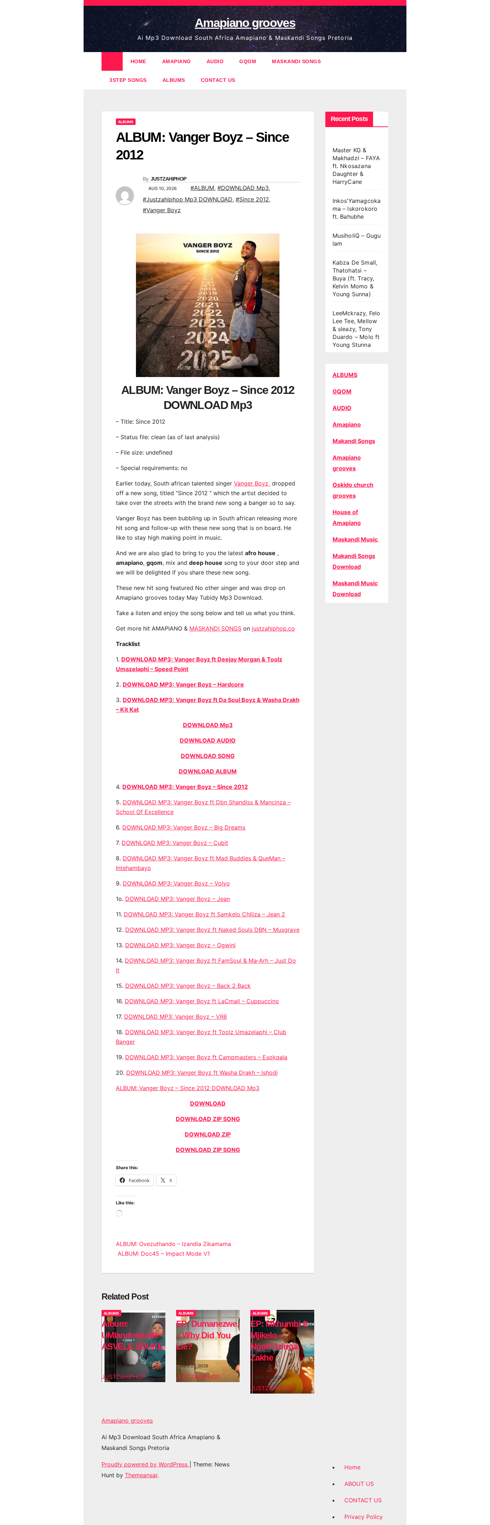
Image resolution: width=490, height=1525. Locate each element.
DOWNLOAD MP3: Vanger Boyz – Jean (177, 898)
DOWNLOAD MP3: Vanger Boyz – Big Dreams (183, 827)
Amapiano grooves (245, 22)
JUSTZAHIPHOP (169, 179)
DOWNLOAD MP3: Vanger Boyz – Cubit (175, 842)
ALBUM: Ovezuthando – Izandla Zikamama (173, 1243)
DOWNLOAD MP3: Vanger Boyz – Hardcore (183, 684)
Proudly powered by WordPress (145, 1464)
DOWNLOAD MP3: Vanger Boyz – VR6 (175, 1016)
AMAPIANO (176, 61)
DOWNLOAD (208, 1103)
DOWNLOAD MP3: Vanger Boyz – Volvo (176, 883)
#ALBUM (202, 187)
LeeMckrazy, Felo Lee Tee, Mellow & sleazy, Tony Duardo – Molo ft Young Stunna (357, 329)
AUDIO (215, 61)
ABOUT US (359, 1483)
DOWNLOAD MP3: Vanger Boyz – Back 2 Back (188, 985)
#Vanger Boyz (162, 210)
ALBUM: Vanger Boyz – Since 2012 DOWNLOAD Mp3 (187, 1088)
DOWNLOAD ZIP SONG (208, 1118)
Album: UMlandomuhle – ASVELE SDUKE (133, 1335)
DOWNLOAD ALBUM (208, 771)
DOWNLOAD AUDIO (208, 740)
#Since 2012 (252, 199)
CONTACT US (218, 80)
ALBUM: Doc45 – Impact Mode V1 (163, 1253)
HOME (138, 61)
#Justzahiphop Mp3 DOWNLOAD (187, 199)
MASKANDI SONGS (296, 61)
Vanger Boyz (252, 483)
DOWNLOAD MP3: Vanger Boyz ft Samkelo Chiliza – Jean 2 (204, 914)
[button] (383, 70)
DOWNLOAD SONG (208, 755)
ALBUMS (173, 80)
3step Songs (128, 80)
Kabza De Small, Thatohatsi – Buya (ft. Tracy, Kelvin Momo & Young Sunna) (355, 278)
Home (352, 1467)
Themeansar (141, 1475)
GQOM (247, 61)
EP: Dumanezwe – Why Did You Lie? (206, 1335)
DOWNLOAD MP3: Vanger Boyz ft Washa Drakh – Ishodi (202, 1072)
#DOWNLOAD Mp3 (243, 187)
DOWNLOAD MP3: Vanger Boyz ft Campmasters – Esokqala (206, 1057)
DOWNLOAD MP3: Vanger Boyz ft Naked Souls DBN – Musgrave (212, 929)
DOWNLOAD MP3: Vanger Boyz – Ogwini (180, 945)
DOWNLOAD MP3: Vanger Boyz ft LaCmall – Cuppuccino (202, 1001)
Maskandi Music (356, 539)
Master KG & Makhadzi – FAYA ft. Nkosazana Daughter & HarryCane (356, 166)
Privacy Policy (363, 1516)
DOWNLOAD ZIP (208, 1134)
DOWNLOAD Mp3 (208, 725)
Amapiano (347, 424)
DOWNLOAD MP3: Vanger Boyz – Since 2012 (185, 786)
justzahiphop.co (273, 628)
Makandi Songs (354, 441)
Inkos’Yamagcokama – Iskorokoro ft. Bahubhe (357, 208)
